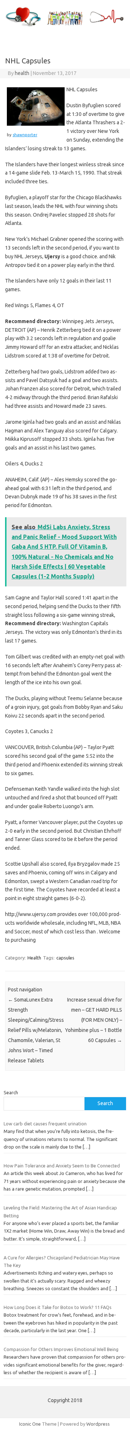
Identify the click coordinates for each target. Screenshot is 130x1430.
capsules (65, 957)
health (22, 73)
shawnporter (25, 135)
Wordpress (98, 1423)
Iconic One (30, 1423)
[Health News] (65, 27)
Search (11, 1092)
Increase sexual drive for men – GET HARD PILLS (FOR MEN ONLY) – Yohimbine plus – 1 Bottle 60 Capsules (93, 1020)
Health (34, 957)
